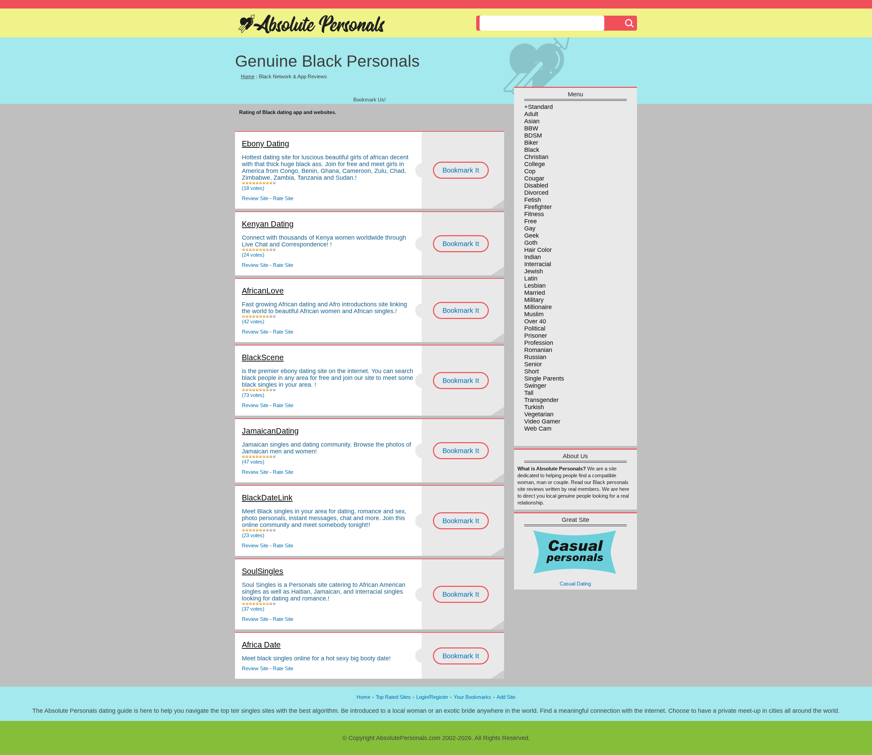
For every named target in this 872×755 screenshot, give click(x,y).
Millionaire (538, 307)
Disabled (536, 185)
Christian (536, 157)
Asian (532, 121)
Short (531, 371)
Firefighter (538, 207)
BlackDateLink (267, 497)
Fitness (534, 214)
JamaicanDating (270, 431)
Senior (533, 364)
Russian (535, 357)
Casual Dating (575, 584)
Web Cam (537, 428)
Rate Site (283, 198)
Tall (528, 392)
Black (531, 149)
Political (534, 328)
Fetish (532, 199)
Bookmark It (460, 170)
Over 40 (535, 321)
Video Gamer (542, 421)
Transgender (541, 400)
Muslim (534, 314)
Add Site (506, 697)
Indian (532, 257)
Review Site (255, 198)
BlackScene (263, 357)
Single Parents (544, 378)
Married (534, 292)
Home (247, 76)
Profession (538, 342)
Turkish (534, 407)
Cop (529, 171)
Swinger (535, 385)
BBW (531, 128)
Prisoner (535, 335)
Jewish (533, 271)
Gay (529, 228)
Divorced (536, 192)
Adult (531, 114)
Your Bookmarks (472, 697)
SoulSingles (262, 571)
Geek (531, 235)
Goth (531, 242)
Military (534, 299)
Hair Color (538, 249)
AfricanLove (263, 290)
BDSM (533, 135)
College (534, 164)
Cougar (534, 178)
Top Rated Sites (393, 697)
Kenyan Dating (268, 224)
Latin (531, 278)
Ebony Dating (265, 143)
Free (530, 221)
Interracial (537, 264)
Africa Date (261, 644)
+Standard (538, 106)
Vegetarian (539, 414)
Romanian (538, 350)
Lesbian (535, 285)
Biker (531, 142)
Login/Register (432, 697)
